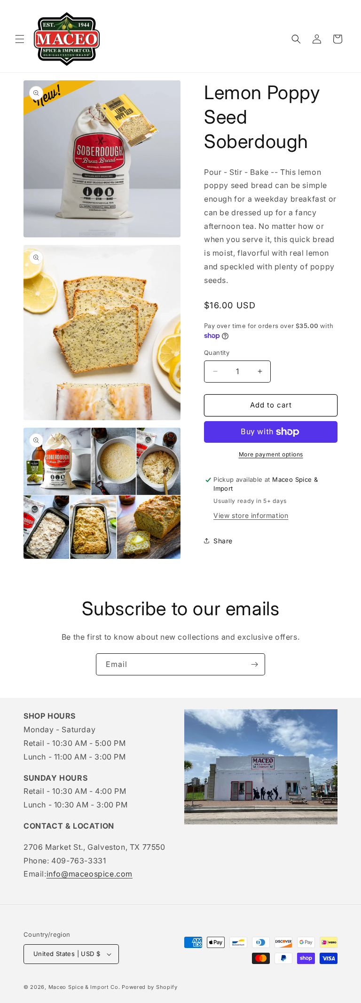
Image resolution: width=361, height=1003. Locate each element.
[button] (19, 39)
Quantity (216, 352)
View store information (250, 515)
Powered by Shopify (150, 987)
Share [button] (223, 541)
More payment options (271, 454)
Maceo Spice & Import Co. (84, 987)
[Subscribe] (254, 664)
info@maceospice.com (90, 873)
